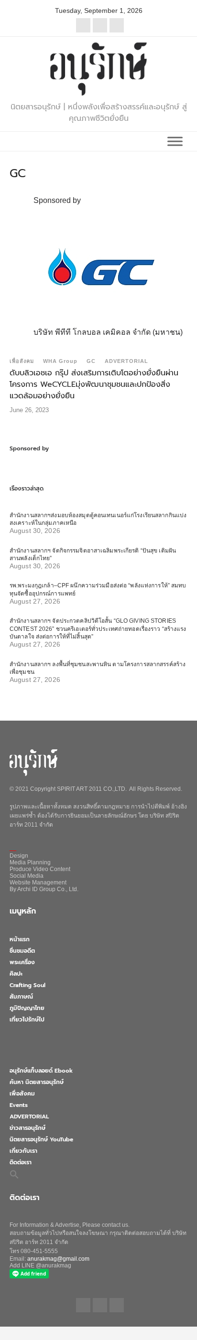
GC (91, 361)
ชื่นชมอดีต (22, 951)
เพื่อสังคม (22, 361)
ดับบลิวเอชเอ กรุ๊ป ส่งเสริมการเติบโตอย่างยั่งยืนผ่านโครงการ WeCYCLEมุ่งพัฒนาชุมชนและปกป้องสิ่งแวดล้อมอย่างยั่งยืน (94, 384)
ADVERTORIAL (126, 361)
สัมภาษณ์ (21, 996)
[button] (14, 1174)
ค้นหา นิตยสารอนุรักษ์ (37, 1082)
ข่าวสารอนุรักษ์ (27, 1128)
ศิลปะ (16, 973)
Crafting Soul (27, 985)
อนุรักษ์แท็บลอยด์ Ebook (41, 1070)
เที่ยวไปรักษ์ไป (27, 1019)
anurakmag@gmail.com (58, 1258)
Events (19, 1105)
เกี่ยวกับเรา (23, 1151)
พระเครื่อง (22, 962)
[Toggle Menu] (175, 141)
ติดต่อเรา (21, 1162)
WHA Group (60, 361)
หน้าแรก (20, 939)
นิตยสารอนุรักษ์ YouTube (41, 1139)
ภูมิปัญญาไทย (27, 1008)
